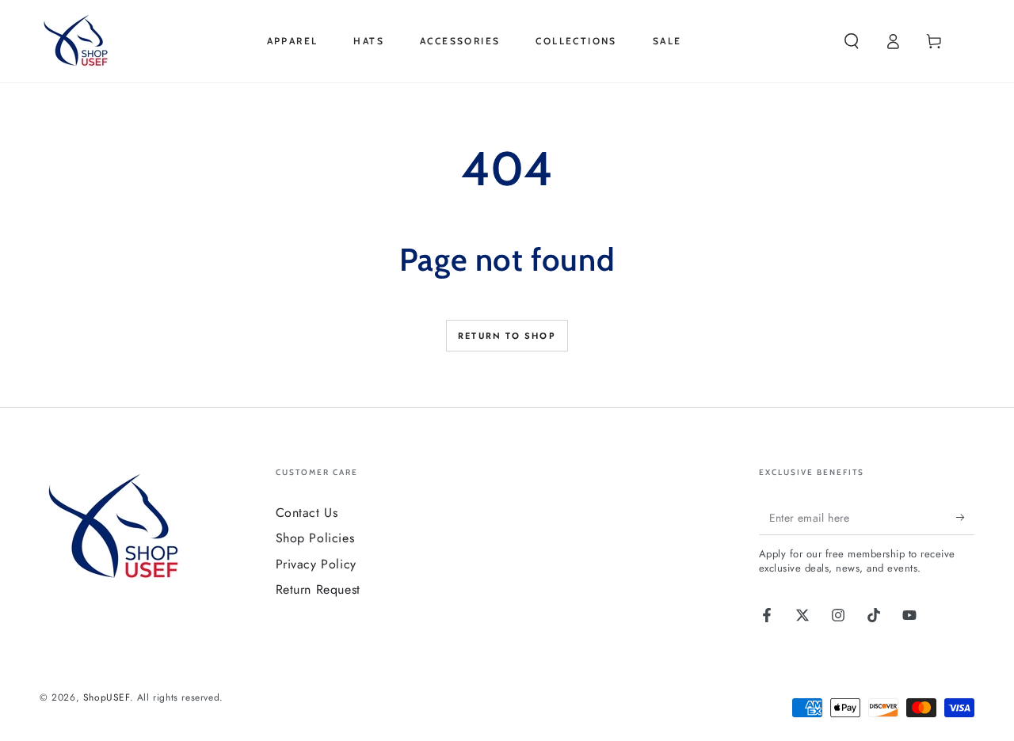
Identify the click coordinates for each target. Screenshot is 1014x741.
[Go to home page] (78, 41)
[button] (851, 41)
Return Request (318, 589)
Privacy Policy (316, 564)
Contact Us (307, 513)
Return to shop (507, 335)
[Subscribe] (965, 517)
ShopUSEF (106, 697)
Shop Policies (315, 538)
